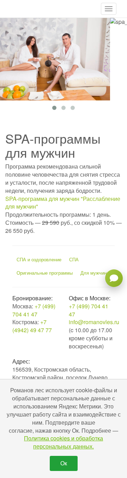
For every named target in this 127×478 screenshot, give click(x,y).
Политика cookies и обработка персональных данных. (63, 442)
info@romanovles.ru (94, 322)
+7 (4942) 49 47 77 (32, 326)
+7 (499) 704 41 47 (33, 310)
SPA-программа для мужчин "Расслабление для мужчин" (62, 203)
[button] (108, 9)
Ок (63, 463)
